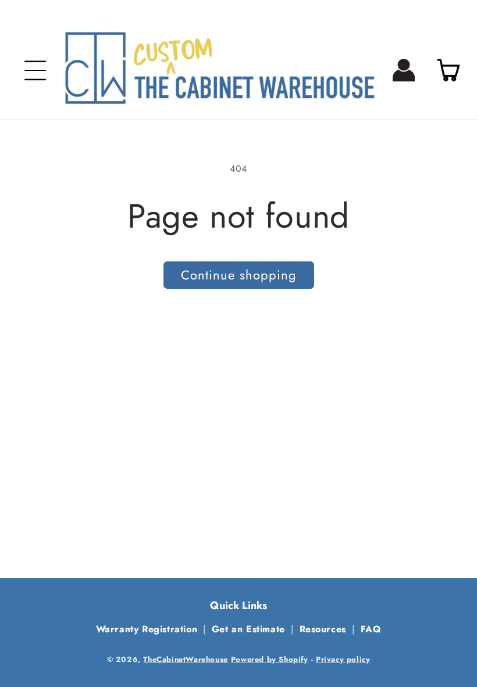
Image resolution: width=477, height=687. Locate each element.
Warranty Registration (147, 629)
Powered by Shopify (269, 659)
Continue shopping (239, 274)
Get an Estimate (248, 629)
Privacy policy (343, 659)
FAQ (371, 629)
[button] (35, 70)
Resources (323, 629)
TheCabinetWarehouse (185, 659)
